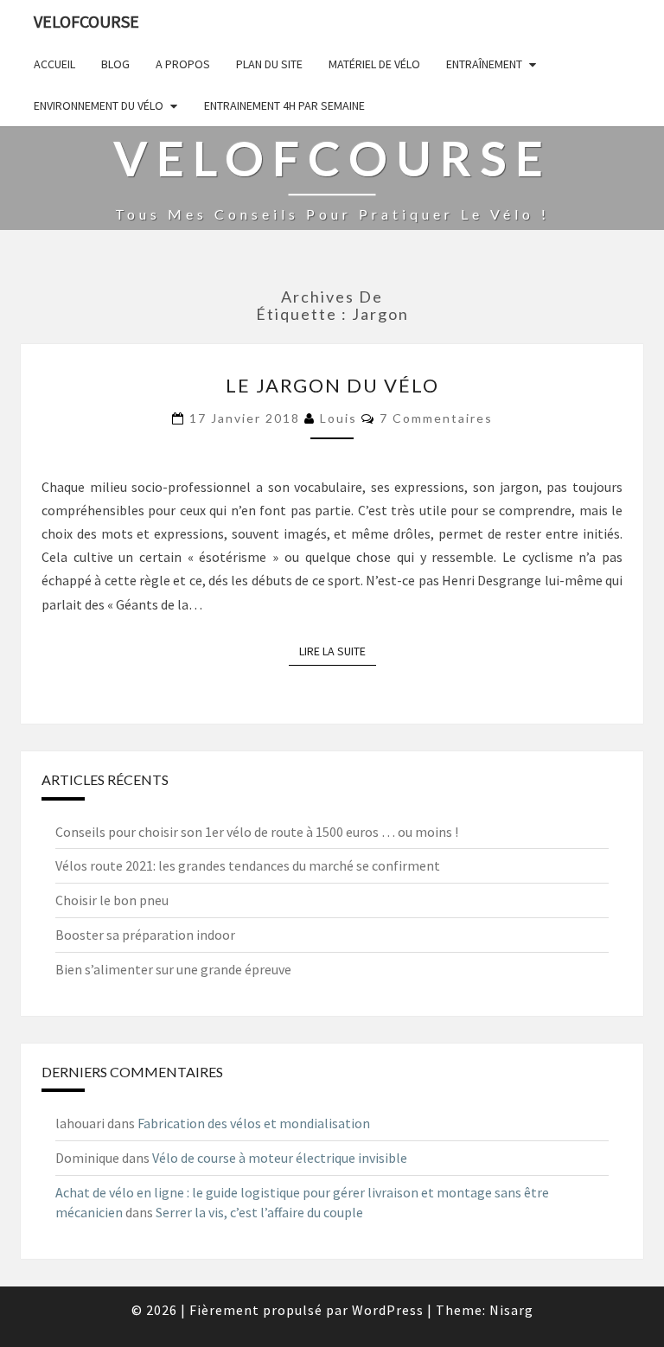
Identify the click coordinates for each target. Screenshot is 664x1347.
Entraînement (484, 64)
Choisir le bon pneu (112, 900)
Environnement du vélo (98, 105)
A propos (183, 64)
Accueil (54, 64)
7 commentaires (436, 418)
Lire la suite (337, 651)
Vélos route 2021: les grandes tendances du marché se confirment (247, 865)
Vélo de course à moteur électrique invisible (279, 1157)
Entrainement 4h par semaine (284, 105)
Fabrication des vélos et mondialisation (253, 1123)
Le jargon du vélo (332, 385)
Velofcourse (86, 21)
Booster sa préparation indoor (145, 934)
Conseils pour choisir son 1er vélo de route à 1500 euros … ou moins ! (256, 831)
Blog (115, 64)
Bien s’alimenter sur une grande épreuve (173, 969)
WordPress (388, 1309)
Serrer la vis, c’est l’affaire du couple (259, 1212)
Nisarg (511, 1309)
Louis (338, 418)
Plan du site (269, 64)
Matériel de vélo (374, 64)
